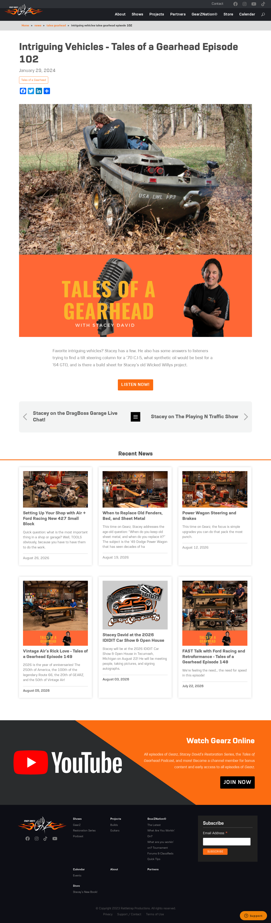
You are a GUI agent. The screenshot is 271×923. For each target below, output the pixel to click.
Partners (178, 14)
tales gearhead (56, 25)
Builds (114, 825)
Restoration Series (84, 830)
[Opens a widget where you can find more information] (253, 916)
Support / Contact (129, 914)
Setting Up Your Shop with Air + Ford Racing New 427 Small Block (54, 518)
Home (25, 25)
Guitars (114, 830)
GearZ (77, 825)
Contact (217, 4)
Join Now (237, 782)
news (38, 25)
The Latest (154, 825)
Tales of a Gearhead (33, 80)
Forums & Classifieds (160, 853)
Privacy (107, 914)
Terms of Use (155, 914)
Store (228, 14)
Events (77, 875)
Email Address (215, 833)
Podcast (78, 836)
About (120, 14)
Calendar (247, 14)
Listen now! (135, 385)
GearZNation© (205, 14)
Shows (137, 14)
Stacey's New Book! (85, 892)
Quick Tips (153, 859)
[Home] (42, 825)
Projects (156, 14)
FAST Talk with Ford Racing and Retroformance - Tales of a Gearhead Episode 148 (213, 656)
